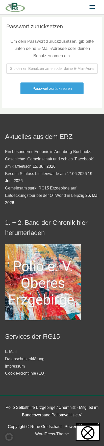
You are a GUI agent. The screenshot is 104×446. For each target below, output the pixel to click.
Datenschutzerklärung (24, 359)
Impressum (15, 366)
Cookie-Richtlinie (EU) (25, 373)
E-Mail (11, 351)
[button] (9, 437)
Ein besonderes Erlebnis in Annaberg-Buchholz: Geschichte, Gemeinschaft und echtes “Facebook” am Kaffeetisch (49, 159)
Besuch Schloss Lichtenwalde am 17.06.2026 (46, 174)
